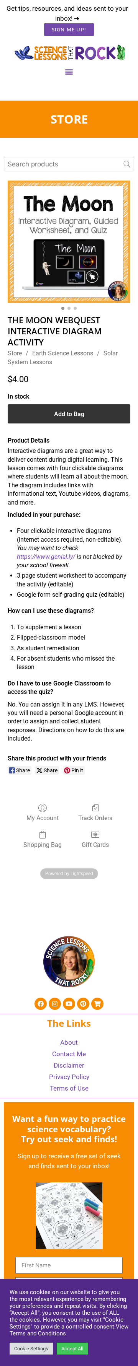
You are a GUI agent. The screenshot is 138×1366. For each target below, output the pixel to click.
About (69, 1042)
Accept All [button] (72, 1348)
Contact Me (69, 1054)
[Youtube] (69, 1004)
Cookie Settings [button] (31, 1348)
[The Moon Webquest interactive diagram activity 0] (69, 242)
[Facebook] (40, 1004)
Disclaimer (69, 1065)
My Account (42, 818)
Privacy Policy (69, 1077)
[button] (69, 71)
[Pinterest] (83, 1004)
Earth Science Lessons (62, 353)
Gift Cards (95, 844)
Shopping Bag (42, 844)
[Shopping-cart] (97, 1004)
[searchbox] (69, 164)
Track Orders (95, 818)
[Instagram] (55, 1004)
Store (15, 353)
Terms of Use (69, 1088)
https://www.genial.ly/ (46, 556)
